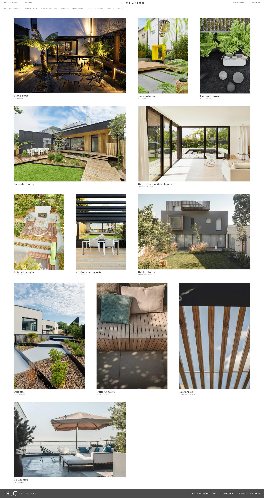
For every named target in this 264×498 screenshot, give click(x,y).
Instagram (242, 493)
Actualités (238, 3)
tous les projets (12, 8)
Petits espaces (96, 8)
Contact (256, 3)
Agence (28, 3)
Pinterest (255, 493)
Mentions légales (201, 493)
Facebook (229, 493)
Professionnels (115, 8)
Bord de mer (31, 8)
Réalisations (10, 3)
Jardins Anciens (49, 8)
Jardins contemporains (73, 8)
